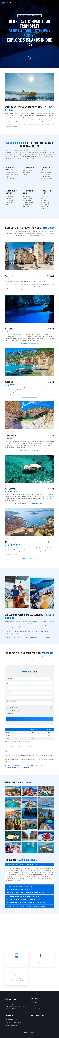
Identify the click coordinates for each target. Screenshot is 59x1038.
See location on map (39, 281)
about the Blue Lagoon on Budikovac (29, 503)
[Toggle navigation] (56, 2)
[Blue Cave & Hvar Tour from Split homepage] (7, 3)
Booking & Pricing (36, 1008)
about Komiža (29, 397)
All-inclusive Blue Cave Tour (13, 1019)
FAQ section (35, 765)
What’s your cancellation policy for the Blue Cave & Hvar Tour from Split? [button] (25, 896)
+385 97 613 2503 (27, 767)
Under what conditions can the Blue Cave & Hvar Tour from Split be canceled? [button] (25, 902)
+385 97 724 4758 (36, 287)
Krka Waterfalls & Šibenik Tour (13, 1022)
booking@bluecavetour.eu (12, 767)
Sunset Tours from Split (12, 1025)
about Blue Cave (29, 343)
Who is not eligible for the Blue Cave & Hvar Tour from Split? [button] (21, 864)
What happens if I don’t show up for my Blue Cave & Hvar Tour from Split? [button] (24, 899)
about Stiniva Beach (29, 450)
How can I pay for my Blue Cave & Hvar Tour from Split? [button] (19, 886)
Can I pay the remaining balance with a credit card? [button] (19, 889)
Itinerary (34, 1005)
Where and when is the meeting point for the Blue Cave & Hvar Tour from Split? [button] (25, 906)
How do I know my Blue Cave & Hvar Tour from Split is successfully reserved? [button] (25, 892)
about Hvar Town (29, 558)
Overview (34, 1002)
